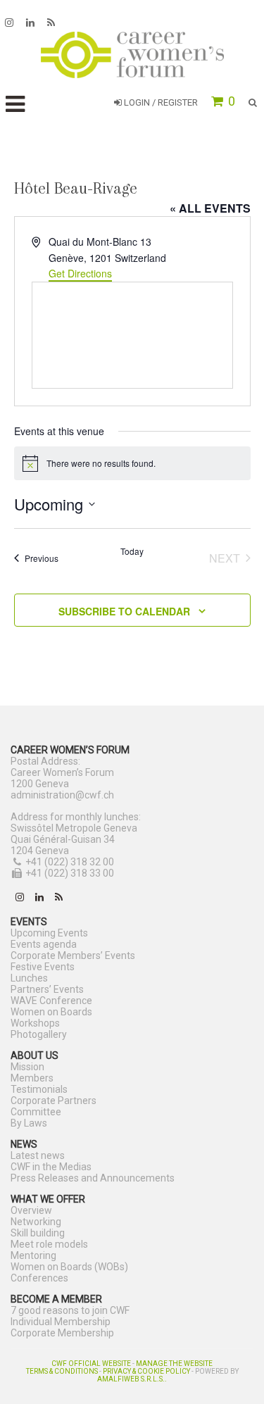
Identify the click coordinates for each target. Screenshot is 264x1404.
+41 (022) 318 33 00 (69, 873)
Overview (31, 1210)
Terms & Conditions (62, 1371)
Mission (27, 1066)
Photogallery (39, 1034)
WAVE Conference (51, 1000)
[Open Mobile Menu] (15, 104)
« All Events (210, 208)
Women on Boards (51, 1011)
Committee (36, 1111)
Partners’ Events (47, 989)
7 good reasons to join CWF (70, 1310)
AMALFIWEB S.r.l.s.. (132, 1379)
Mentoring (33, 1255)
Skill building (38, 1233)
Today (132, 551)
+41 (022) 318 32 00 (69, 861)
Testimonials (39, 1089)
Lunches (29, 978)
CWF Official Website (91, 1363)
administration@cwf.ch (62, 795)
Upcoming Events (49, 933)
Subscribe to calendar (124, 611)
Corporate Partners (53, 1100)
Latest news (38, 1155)
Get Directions (80, 273)
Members (32, 1078)
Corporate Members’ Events (73, 955)
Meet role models (49, 1244)
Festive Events (43, 966)
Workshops (35, 1023)
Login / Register (160, 102)
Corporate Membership (62, 1333)
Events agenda (44, 944)
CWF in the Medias (51, 1166)
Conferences (39, 1278)
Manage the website (174, 1363)
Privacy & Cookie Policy (146, 1371)
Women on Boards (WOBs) (69, 1266)
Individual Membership (61, 1321)
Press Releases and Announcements (93, 1178)
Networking (36, 1221)
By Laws (29, 1123)
